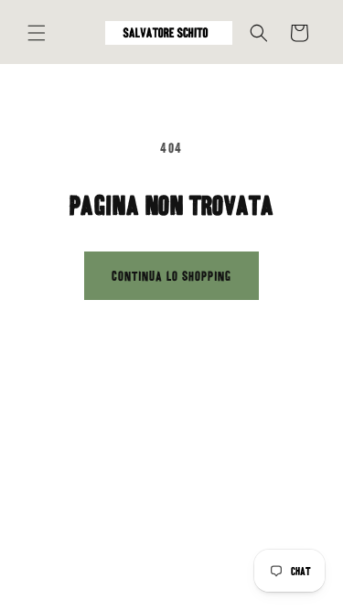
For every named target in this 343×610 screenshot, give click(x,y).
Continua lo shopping (171, 276)
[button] (36, 33)
